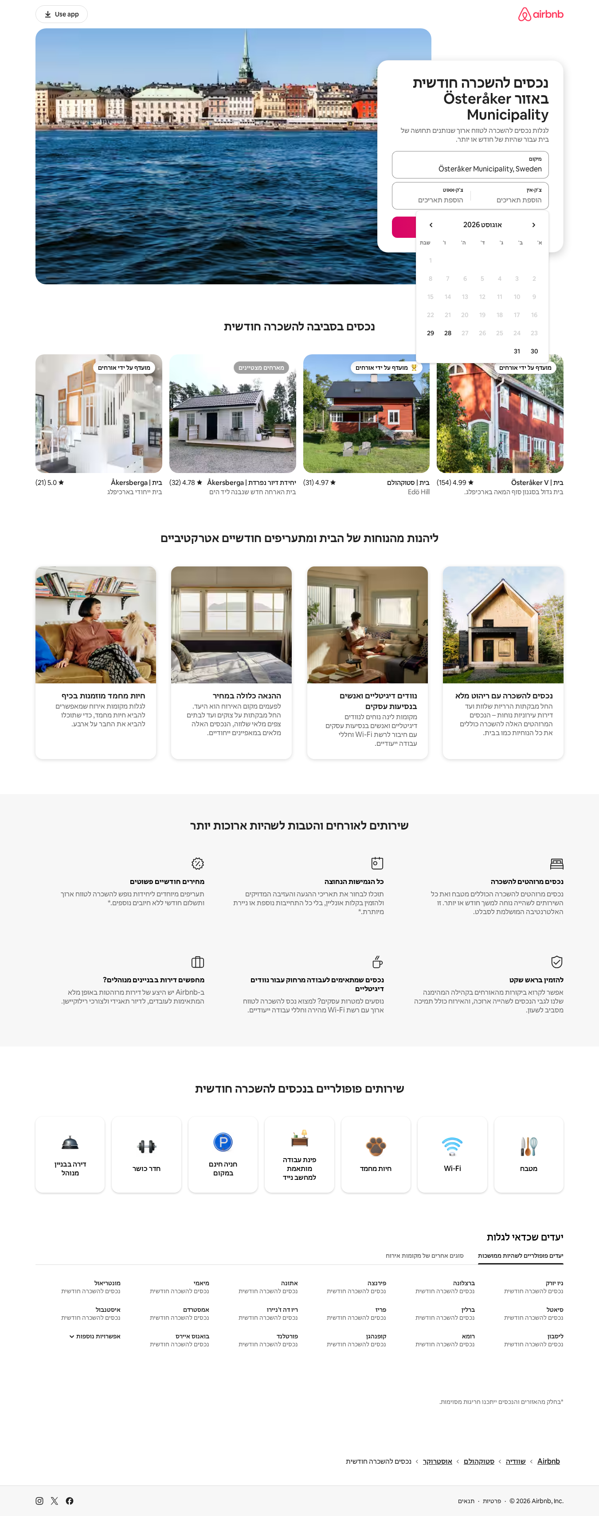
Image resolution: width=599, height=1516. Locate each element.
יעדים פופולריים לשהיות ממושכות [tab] (521, 1256)
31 (517, 351)
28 (447, 333)
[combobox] (470, 168)
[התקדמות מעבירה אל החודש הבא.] (431, 225)
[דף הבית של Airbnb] (541, 14)
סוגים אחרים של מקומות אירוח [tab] (425, 1256)
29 (430, 333)
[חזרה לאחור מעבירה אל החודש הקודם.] (533, 225)
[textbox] (510, 199)
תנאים (466, 1501)
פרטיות (492, 1501)
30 (534, 351)
